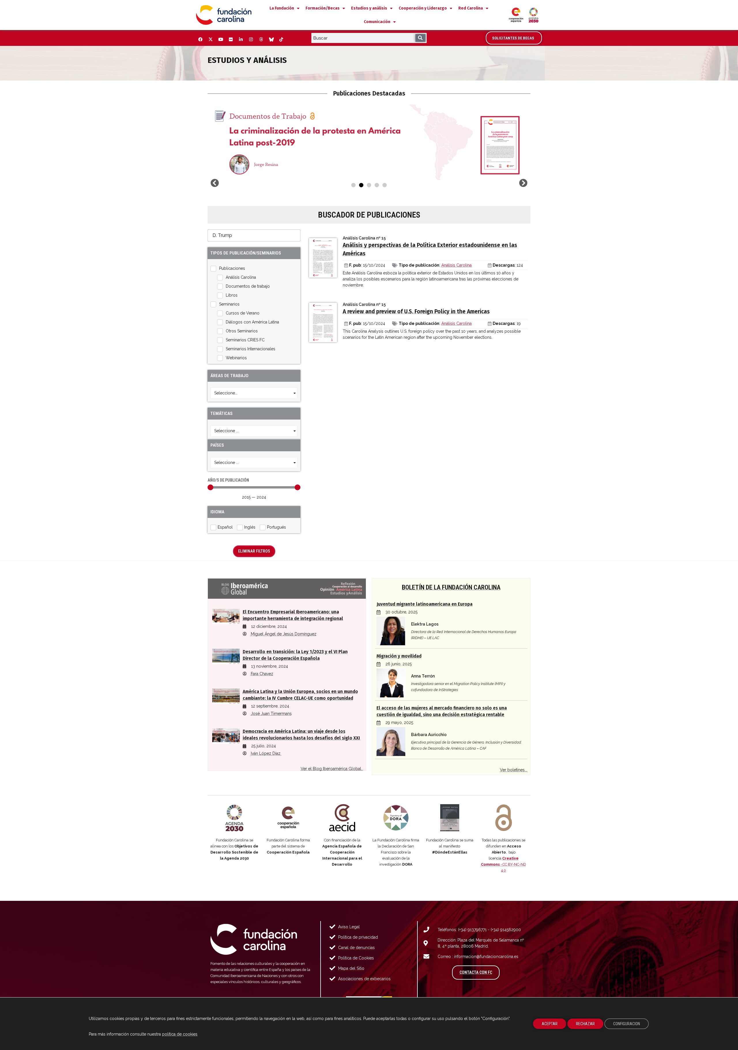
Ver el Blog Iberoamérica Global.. (332, 768)
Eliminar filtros (254, 551)
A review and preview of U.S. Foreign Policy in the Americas (416, 311)
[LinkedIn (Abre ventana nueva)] (240, 39)
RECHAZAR (585, 1023)
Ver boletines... (513, 770)
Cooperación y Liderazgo (423, 8)
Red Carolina (470, 8)
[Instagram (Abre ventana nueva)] (250, 39)
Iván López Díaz (266, 753)
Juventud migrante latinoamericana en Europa (424, 604)
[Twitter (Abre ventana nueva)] (210, 39)
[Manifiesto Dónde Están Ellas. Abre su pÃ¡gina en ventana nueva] (450, 817)
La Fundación (282, 8)
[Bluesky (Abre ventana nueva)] (271, 39)
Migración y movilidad (398, 656)
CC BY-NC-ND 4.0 (503, 864)
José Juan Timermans (271, 713)
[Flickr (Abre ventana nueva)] (230, 39)
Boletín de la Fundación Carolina (451, 587)
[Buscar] (420, 38)
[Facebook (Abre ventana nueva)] (200, 39)
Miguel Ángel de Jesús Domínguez (284, 634)
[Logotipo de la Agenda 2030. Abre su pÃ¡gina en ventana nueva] (234, 817)
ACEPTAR (550, 1023)
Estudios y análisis (369, 8)
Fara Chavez (262, 673)
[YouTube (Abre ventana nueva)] (220, 39)
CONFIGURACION (626, 1023)
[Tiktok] (281, 39)
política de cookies (179, 1034)
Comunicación (377, 21)
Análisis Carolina (456, 265)
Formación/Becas (323, 8)
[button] (214, 183)
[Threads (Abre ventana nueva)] (261, 39)
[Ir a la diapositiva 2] (361, 185)
